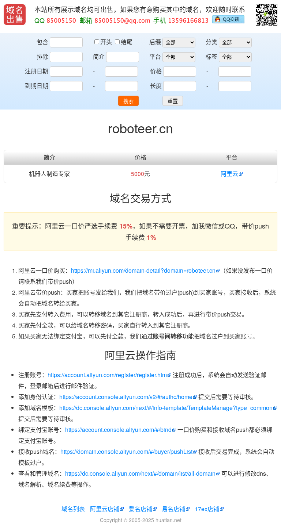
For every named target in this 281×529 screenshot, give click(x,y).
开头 (106, 42)
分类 (211, 42)
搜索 (128, 101)
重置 (173, 101)
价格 (156, 71)
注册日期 (36, 71)
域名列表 (73, 509)
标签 (211, 56)
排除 (42, 56)
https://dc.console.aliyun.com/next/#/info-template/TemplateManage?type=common (166, 407)
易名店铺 (173, 509)
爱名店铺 (140, 509)
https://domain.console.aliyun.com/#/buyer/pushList (126, 451)
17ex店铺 (207, 509)
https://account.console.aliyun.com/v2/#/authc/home (125, 396)
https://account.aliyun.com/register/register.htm (107, 375)
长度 (156, 85)
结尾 (126, 42)
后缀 (155, 42)
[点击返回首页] (15, 15)
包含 (42, 42)
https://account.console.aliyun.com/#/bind (118, 429)
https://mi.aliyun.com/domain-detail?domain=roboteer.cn (143, 270)
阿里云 (229, 173)
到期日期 (36, 85)
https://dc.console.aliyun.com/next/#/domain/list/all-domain (140, 473)
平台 (155, 56)
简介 (99, 56)
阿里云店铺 (104, 509)
